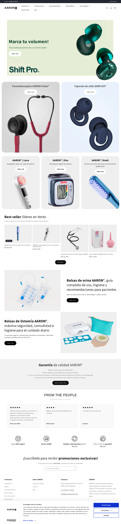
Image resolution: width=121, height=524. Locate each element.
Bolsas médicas (8, 493)
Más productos (8, 499)
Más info (74, 446)
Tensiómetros (8, 483)
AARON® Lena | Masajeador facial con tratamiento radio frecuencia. (46, 245)
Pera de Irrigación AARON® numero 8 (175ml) (101, 254)
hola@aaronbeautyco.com (69, 494)
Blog (34, 490)
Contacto (35, 486)
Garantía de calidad (38, 483)
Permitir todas (106, 505)
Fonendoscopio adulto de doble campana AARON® (74, 254)
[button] (107, 8)
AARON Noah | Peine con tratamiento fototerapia (17, 245)
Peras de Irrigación (9, 496)
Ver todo (60, 262)
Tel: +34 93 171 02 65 (67, 490)
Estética (6, 486)
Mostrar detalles (28, 520)
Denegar (106, 515)
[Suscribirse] (74, 468)
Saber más (15, 54)
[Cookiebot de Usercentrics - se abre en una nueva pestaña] (11, 520)
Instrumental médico (10, 490)
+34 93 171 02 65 (13, 1)
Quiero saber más (60, 383)
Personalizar (105, 510)
